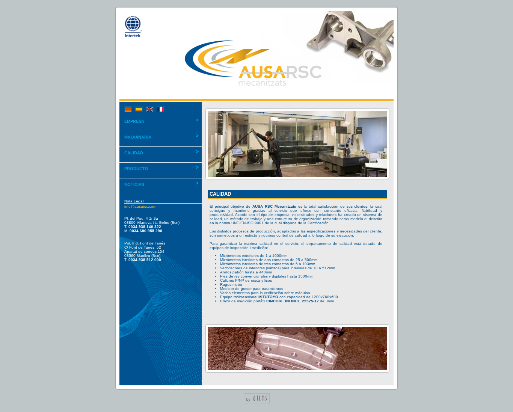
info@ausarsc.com (140, 206)
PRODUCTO (136, 168)
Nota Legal (133, 201)
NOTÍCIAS (134, 184)
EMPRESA (134, 121)
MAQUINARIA (137, 137)
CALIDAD (133, 153)
